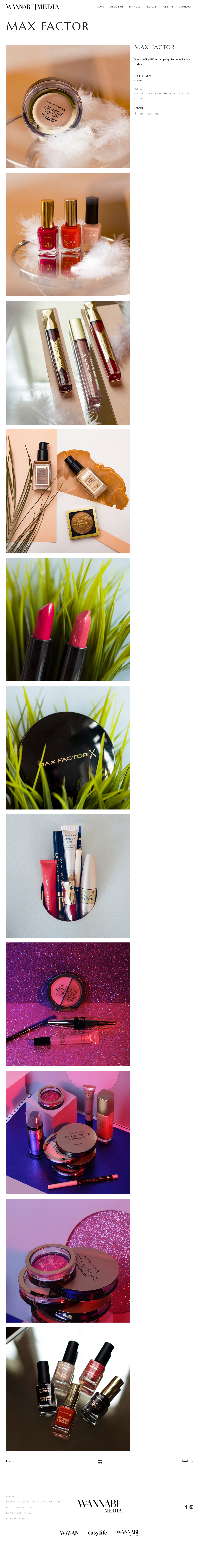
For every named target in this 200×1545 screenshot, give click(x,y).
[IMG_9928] (68, 1389)
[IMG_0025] (68, 234)
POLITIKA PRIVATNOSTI (19, 1507)
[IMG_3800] (68, 1004)
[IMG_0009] (68, 106)
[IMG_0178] (68, 491)
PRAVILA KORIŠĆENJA (18, 1513)
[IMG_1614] (68, 747)
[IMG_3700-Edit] (68, 876)
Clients (139, 80)
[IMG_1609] (68, 619)
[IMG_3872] (68, 1132)
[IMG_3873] (68, 1261)
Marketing (13, 1496)
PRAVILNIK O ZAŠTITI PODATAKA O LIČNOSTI (33, 1502)
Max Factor (142, 93)
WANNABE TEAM (16, 1518)
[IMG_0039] (68, 363)
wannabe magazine (164, 93)
